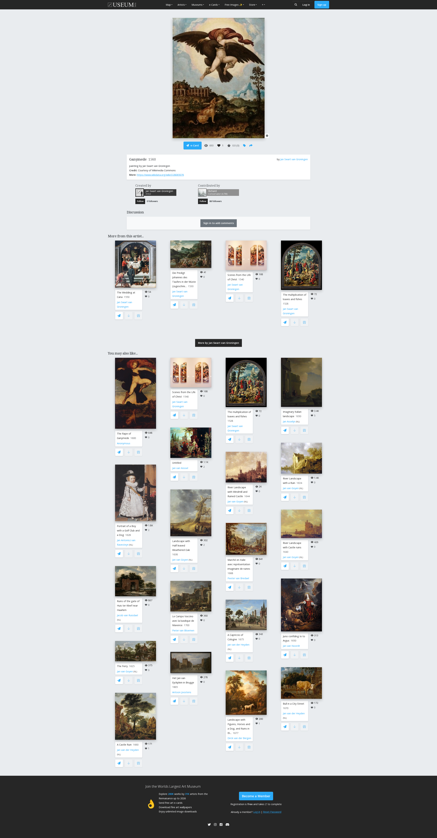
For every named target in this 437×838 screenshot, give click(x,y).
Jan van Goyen (125, 671)
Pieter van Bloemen (183, 630)
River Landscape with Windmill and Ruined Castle (237, 492)
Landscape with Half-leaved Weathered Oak (181, 545)
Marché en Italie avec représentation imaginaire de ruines (239, 564)
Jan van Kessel (180, 468)
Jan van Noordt (291, 645)
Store (252, 4)
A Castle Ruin (124, 744)
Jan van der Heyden (128, 750)
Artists (181, 4)
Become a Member (256, 796)
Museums (197, 4)
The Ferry (122, 666)
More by (218, 342)
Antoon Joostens (181, 692)
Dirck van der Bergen (239, 738)
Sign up (321, 4)
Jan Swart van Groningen (294, 159)
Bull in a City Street (293, 703)
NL (131, 544)
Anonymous (123, 443)
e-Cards (213, 4)
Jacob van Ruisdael (127, 615)
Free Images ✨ (233, 4)
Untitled (176, 462)
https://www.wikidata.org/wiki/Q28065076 (160, 174)
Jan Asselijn (289, 421)
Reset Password (272, 811)
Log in (306, 4)
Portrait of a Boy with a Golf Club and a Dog (128, 530)
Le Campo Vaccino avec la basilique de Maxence (183, 621)
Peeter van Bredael (238, 578)
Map (168, 4)
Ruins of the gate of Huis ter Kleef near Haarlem (128, 605)
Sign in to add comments (218, 223)
